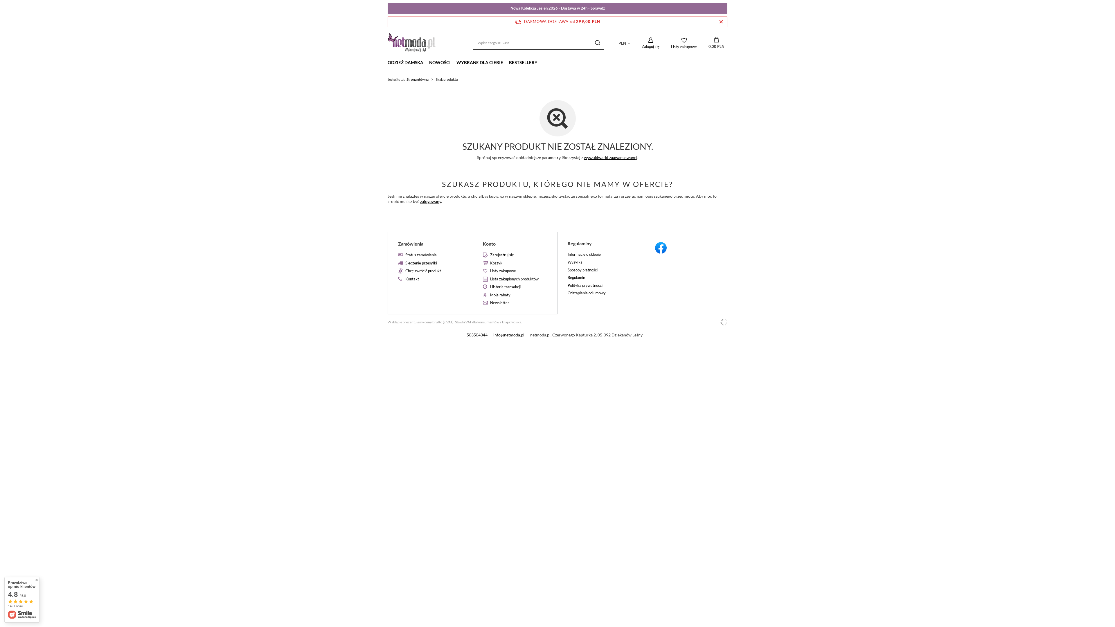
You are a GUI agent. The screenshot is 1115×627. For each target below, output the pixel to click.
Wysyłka (575, 262)
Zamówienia (410, 243)
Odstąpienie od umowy (587, 293)
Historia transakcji (505, 287)
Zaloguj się (650, 46)
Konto (489, 243)
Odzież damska (405, 62)
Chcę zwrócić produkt (423, 271)
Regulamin (576, 277)
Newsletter (499, 303)
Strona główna (418, 79)
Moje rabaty (500, 295)
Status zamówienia (421, 255)
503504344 (477, 334)
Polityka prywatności (585, 285)
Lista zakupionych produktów (514, 279)
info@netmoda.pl (508, 334)
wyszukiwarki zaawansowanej (610, 157)
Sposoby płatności (583, 270)
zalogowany (430, 201)
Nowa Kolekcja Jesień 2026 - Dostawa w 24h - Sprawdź (557, 8)
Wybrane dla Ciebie (479, 62)
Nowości (440, 62)
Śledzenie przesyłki (421, 263)
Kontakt (412, 279)
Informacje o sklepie (584, 254)
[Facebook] (685, 249)
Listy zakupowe (684, 46)
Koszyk (496, 263)
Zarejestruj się (502, 255)
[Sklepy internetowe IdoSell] (723, 322)
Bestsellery (523, 62)
